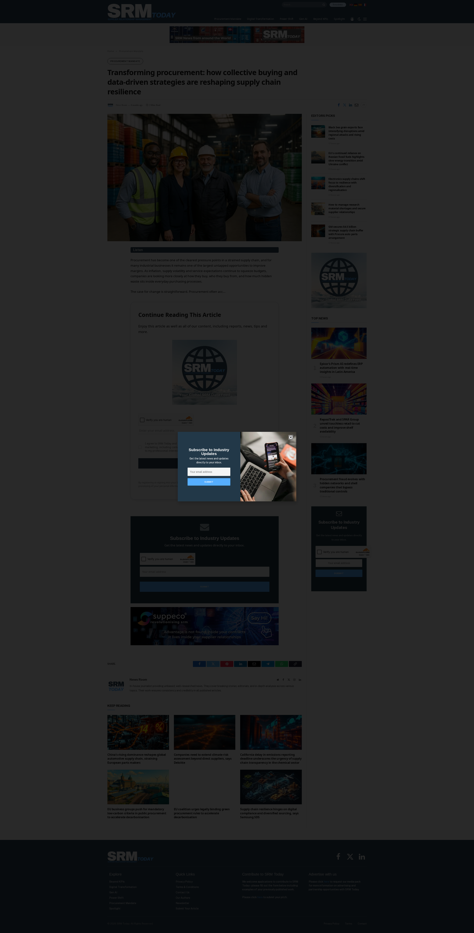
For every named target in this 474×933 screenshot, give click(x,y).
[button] (291, 437)
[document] (237, 466)
